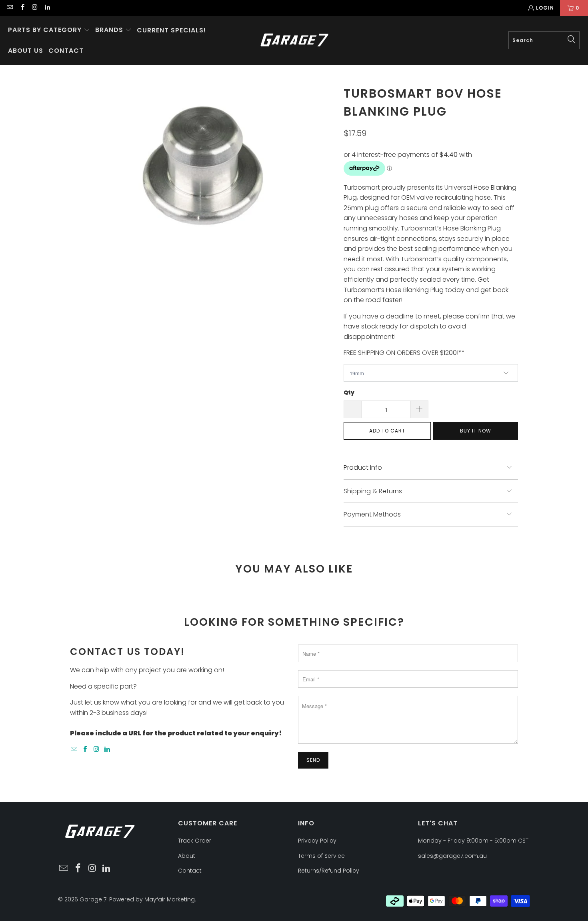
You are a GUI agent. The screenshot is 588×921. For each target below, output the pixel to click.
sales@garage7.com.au (452, 856)
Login (545, 7)
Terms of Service (321, 856)
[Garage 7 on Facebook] (21, 7)
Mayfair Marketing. (170, 899)
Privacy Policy (317, 841)
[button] (49, 30)
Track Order (194, 841)
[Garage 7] (295, 41)
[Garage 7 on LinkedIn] (47, 7)
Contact (190, 871)
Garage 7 (93, 899)
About (186, 856)
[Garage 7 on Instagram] (34, 7)
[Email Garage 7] (9, 7)
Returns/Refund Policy (328, 871)
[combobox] (544, 40)
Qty (349, 392)
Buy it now (475, 430)
